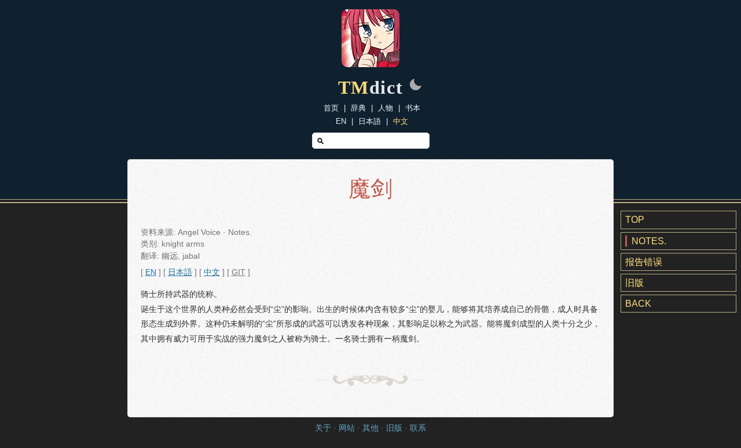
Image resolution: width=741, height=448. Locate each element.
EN (341, 121)
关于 (323, 428)
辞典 (358, 108)
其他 (370, 428)
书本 (412, 108)
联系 (418, 428)
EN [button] (150, 272)
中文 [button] (212, 272)
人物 (385, 108)
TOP (634, 220)
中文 (400, 121)
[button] (416, 86)
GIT (238, 272)
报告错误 (643, 262)
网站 (347, 428)
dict (370, 87)
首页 (331, 108)
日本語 (369, 121)
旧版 (634, 283)
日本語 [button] (180, 272)
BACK (638, 304)
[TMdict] (370, 64)
